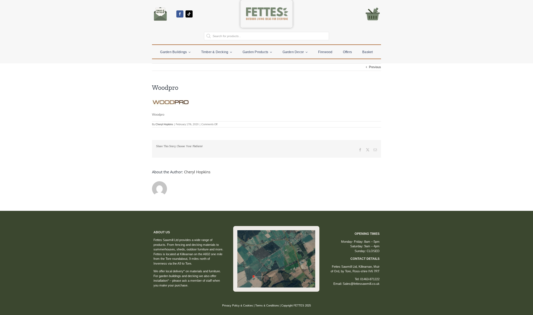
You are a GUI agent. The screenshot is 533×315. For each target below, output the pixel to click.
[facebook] (179, 14)
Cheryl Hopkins (164, 124)
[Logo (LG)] (266, 3)
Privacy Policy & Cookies (237, 305)
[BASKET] (372, 7)
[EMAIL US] (160, 7)
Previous (375, 67)
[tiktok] (189, 14)
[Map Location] (276, 232)
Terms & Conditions (267, 305)
